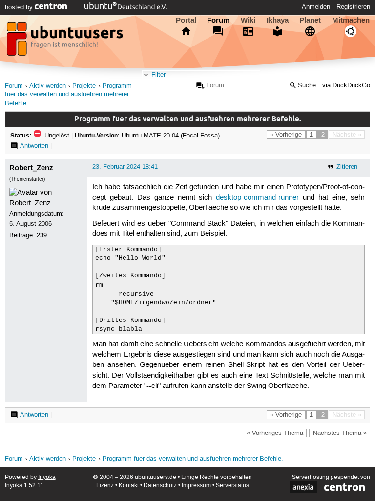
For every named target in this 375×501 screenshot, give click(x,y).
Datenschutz (160, 485)
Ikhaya (278, 20)
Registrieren (353, 7)
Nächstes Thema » (340, 433)
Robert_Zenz (31, 168)
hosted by (20, 7)
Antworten (34, 146)
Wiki (248, 20)
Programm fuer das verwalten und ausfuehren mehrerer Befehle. (68, 94)
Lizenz (105, 485)
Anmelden (316, 7)
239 (42, 235)
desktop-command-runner (257, 197)
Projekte (84, 86)
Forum (218, 20)
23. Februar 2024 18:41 (125, 167)
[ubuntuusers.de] (66, 42)
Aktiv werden (47, 86)
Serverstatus (232, 485)
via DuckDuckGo (346, 85)
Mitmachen (351, 20)
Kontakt (129, 485)
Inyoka (47, 477)
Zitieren (346, 167)
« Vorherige (286, 134)
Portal (186, 20)
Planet (310, 20)
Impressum (196, 485)
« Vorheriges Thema (275, 433)
